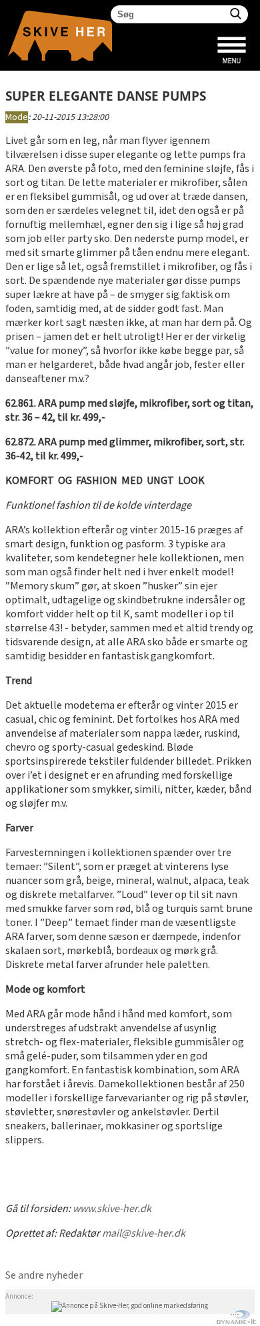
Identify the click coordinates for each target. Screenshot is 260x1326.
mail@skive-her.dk (143, 1234)
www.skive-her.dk (112, 1209)
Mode (16, 117)
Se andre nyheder (44, 1276)
